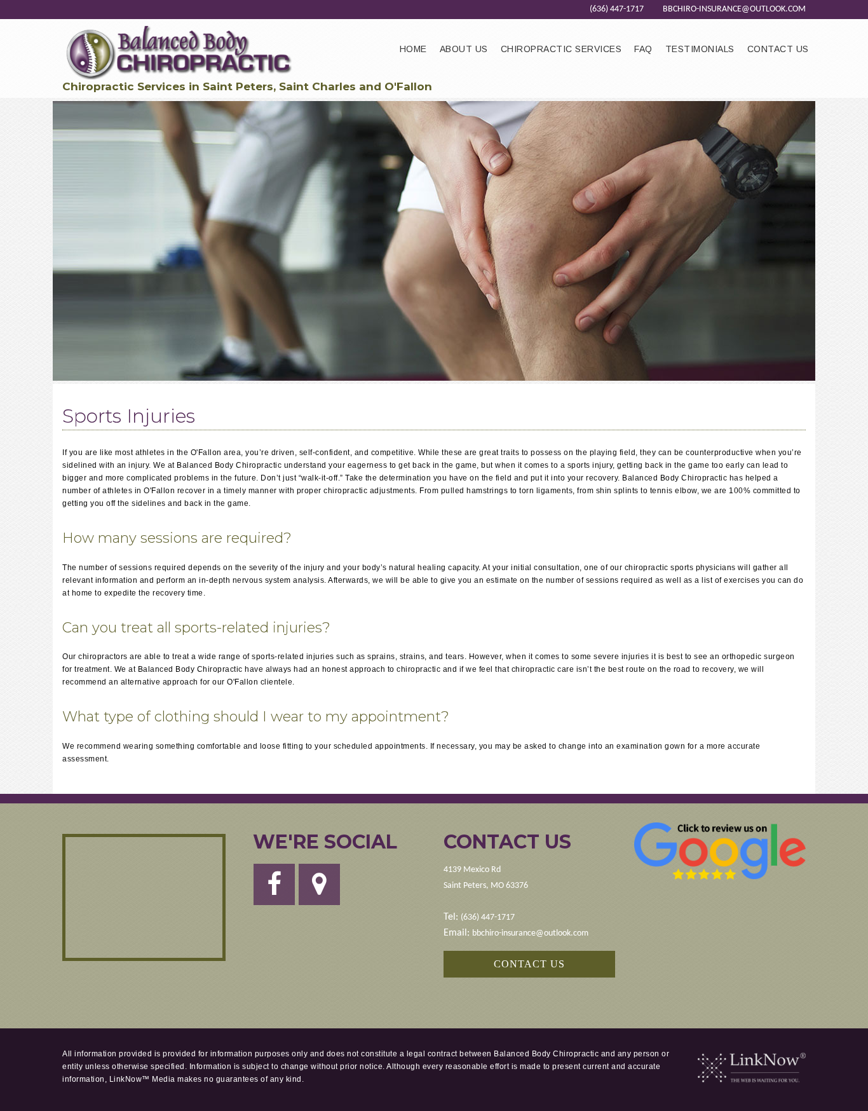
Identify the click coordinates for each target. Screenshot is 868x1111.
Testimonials (700, 49)
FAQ (643, 49)
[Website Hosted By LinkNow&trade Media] (752, 1068)
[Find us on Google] (319, 890)
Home (413, 49)
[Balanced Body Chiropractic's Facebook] (274, 890)
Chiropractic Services (561, 49)
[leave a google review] (720, 851)
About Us (464, 49)
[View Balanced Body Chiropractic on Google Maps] (144, 897)
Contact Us (778, 49)
